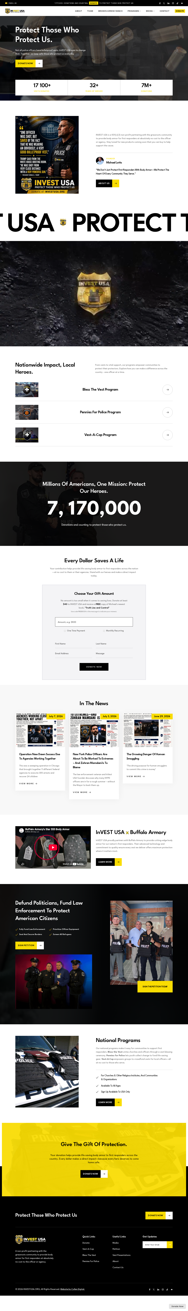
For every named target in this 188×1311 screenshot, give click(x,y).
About (116, 1261)
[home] (28, 11)
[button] (134, 11)
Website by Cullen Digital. (72, 1289)
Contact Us (118, 1267)
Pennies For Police (90, 1261)
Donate (93, 3)
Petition (116, 1249)
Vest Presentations (121, 1255)
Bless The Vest (89, 1255)
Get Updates (150, 1237)
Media (116, 1243)
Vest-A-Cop (88, 1249)
